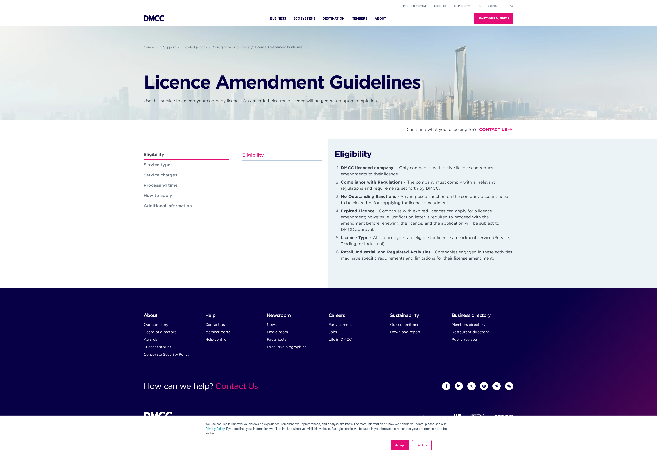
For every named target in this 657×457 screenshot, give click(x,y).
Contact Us (236, 386)
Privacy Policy (215, 428)
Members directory (468, 324)
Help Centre (462, 5)
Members (151, 47)
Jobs (332, 332)
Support (169, 47)
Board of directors (160, 332)
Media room (277, 332)
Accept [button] (400, 445)
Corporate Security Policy (167, 354)
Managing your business (231, 47)
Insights (439, 5)
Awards (150, 339)
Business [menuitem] (278, 18)
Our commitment (405, 324)
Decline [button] (422, 445)
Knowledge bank (194, 47)
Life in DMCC (340, 339)
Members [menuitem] (360, 18)
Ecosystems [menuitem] (304, 18)
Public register (465, 339)
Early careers (340, 324)
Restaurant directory (470, 332)
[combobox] (500, 6)
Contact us (493, 129)
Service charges (160, 175)
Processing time (161, 185)
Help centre (215, 339)
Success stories (157, 347)
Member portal (415, 5)
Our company (156, 324)
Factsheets (276, 339)
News (272, 324)
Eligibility (154, 154)
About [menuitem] (380, 18)
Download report (405, 332)
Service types (158, 164)
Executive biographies (286, 347)
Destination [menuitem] (333, 18)
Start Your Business (493, 18)
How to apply (158, 195)
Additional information (168, 205)
